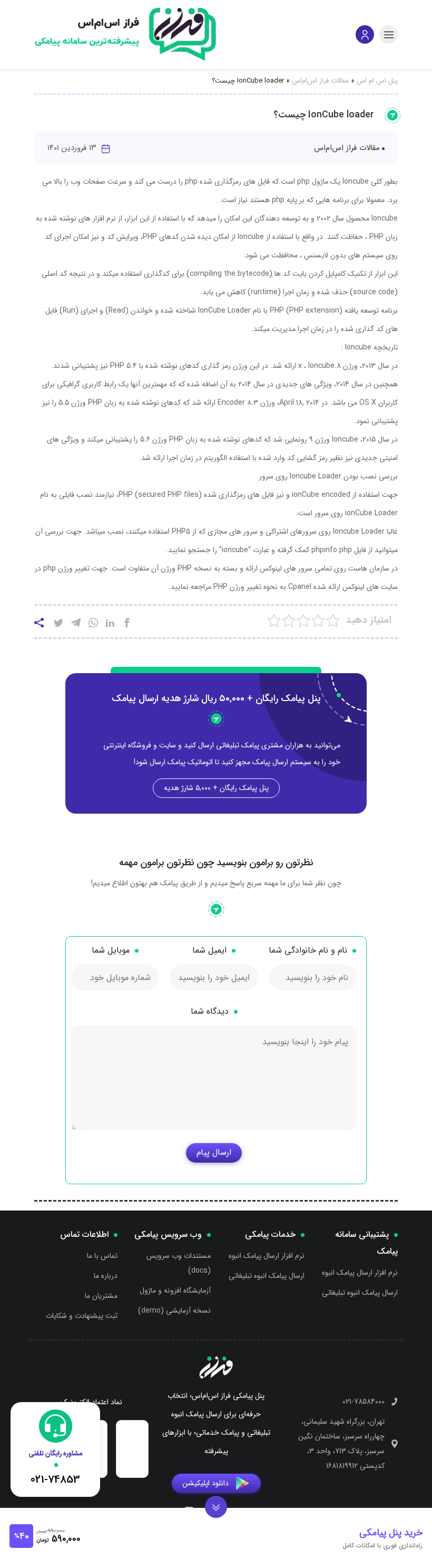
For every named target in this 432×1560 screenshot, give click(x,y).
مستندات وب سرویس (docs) (178, 1263)
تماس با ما (102, 1256)
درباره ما (105, 1276)
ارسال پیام (214, 1152)
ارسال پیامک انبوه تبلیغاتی (360, 1292)
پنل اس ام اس (377, 80)
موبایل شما (111, 950)
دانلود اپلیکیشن (205, 1483)
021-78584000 (363, 1401)
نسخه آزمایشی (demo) (174, 1310)
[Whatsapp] (93, 624)
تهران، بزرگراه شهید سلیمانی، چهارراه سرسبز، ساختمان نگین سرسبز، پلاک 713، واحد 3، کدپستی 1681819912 (341, 1444)
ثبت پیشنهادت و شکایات (81, 1316)
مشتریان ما (101, 1296)
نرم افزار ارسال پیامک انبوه (360, 1272)
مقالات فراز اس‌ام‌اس (320, 80)
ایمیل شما (209, 950)
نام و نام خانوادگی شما (308, 950)
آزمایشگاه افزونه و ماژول (175, 1290)
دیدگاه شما (210, 1011)
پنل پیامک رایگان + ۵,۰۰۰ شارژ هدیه (216, 788)
